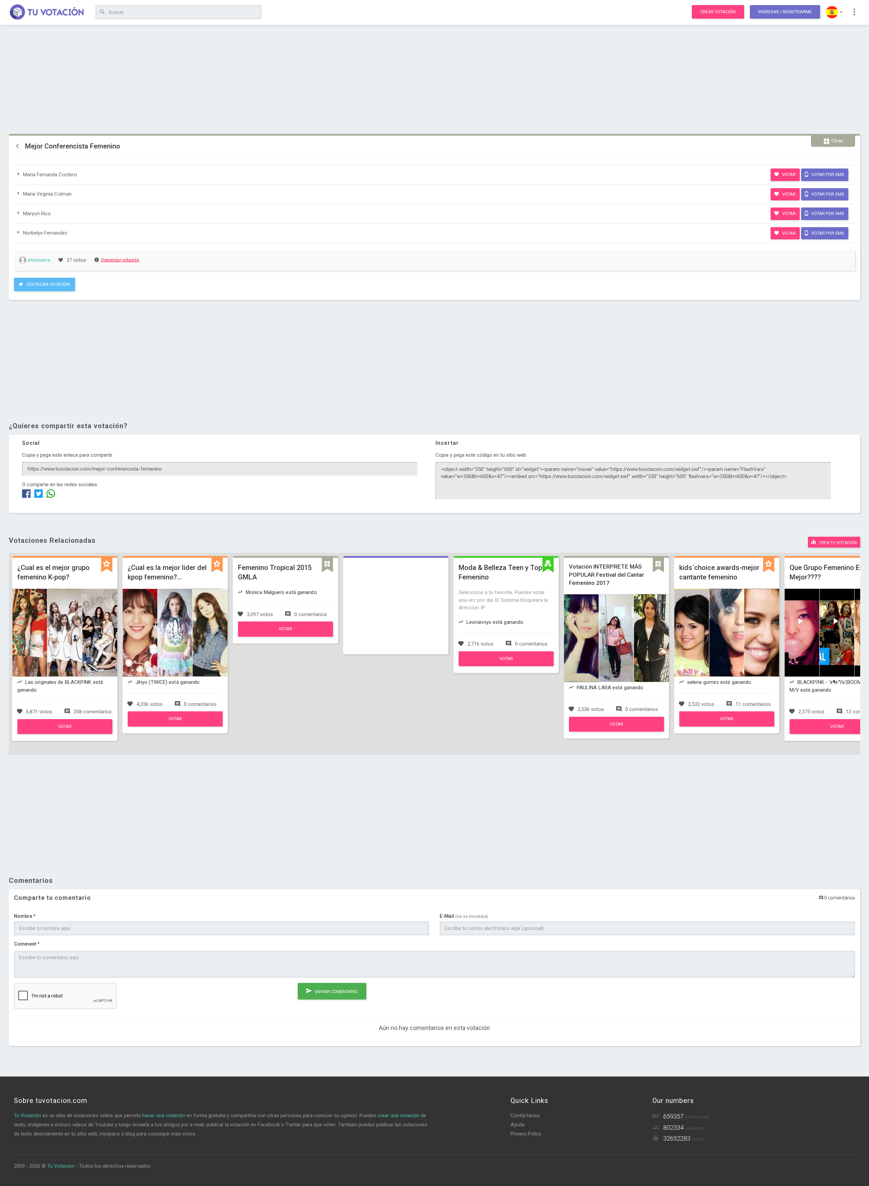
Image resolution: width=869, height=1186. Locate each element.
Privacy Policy (526, 1134)
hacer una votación (163, 1115)
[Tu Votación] (47, 12)
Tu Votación (27, 1115)
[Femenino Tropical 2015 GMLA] (285, 635)
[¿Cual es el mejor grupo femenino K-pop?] (64, 732)
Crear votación (718, 11)
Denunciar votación (120, 259)
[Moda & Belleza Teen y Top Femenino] (506, 664)
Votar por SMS (827, 174)
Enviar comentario (336, 991)
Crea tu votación (837, 542)
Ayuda (517, 1125)
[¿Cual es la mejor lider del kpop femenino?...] (175, 725)
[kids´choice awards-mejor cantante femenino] (726, 725)
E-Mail (464, 916)
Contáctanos (525, 1115)
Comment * (27, 944)
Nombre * (25, 916)
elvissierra (38, 260)
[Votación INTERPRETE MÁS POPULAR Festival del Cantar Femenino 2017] (616, 730)
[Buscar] (102, 12)
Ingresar (785, 11)
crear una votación (398, 1115)
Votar (788, 174)
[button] (834, 12)
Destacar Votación (47, 284)
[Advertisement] (434, 79)
